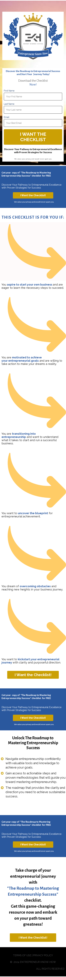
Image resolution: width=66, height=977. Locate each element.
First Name (9, 90)
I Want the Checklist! (33, 195)
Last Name (9, 104)
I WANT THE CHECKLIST (33, 136)
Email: (7, 117)
